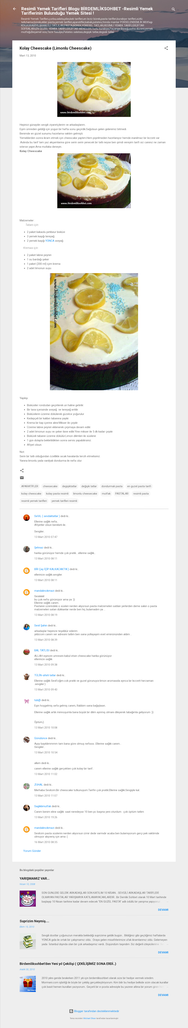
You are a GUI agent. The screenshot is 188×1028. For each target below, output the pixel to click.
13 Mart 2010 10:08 (45, 727)
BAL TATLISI (41, 650)
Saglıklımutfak (42, 806)
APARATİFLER (29, 486)
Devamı (163, 909)
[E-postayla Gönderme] (22, 479)
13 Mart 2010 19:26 (45, 817)
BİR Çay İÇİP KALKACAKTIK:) (51, 569)
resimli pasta (141, 493)
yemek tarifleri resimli (64, 501)
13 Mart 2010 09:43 (45, 689)
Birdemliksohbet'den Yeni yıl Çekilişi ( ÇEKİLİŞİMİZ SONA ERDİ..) (68, 964)
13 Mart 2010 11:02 (45, 774)
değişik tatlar (89, 486)
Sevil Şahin (40, 625)
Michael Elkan (89, 1018)
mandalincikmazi (44, 590)
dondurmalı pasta (112, 486)
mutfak (106, 493)
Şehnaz (38, 547)
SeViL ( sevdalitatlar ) (47, 516)
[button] (166, 49)
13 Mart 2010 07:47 (45, 537)
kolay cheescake (31, 493)
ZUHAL (38, 784)
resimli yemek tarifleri (34, 501)
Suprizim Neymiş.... (34, 921)
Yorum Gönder (32, 851)
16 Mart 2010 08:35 (45, 842)
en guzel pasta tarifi (139, 486)
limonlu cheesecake (85, 493)
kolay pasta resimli (57, 493)
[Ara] (173, 10)
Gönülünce (40, 738)
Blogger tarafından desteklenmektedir (96, 1011)
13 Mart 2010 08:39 (45, 639)
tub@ (37, 700)
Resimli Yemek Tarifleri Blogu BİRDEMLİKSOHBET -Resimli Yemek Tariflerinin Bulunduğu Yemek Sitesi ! (87, 11)
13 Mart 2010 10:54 (45, 752)
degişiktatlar (69, 486)
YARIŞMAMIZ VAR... (35, 878)
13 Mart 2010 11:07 (45, 795)
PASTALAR (122, 493)
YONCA (49, 240)
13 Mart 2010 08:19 (45, 615)
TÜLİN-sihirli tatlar (45, 675)
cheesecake (50, 486)
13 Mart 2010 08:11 (45, 558)
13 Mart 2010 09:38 (45, 664)
